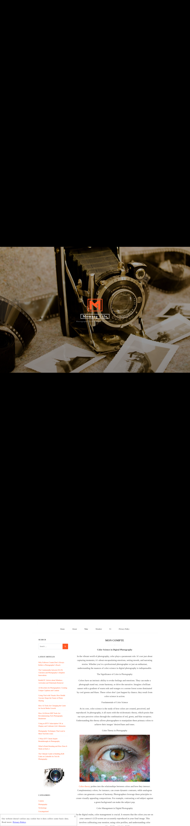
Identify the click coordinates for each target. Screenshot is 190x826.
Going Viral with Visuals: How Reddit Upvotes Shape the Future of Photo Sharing (51, 698)
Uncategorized (43, 811)
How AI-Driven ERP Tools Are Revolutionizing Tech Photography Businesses (50, 715)
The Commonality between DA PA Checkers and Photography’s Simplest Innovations (51, 672)
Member (99, 629)
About (74, 629)
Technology (42, 808)
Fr (110, 629)
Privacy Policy (124, 629)
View (86, 629)
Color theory (84, 786)
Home (62, 629)
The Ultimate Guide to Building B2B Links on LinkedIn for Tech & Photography (51, 756)
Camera (41, 801)
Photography (42, 804)
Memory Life (95, 316)
